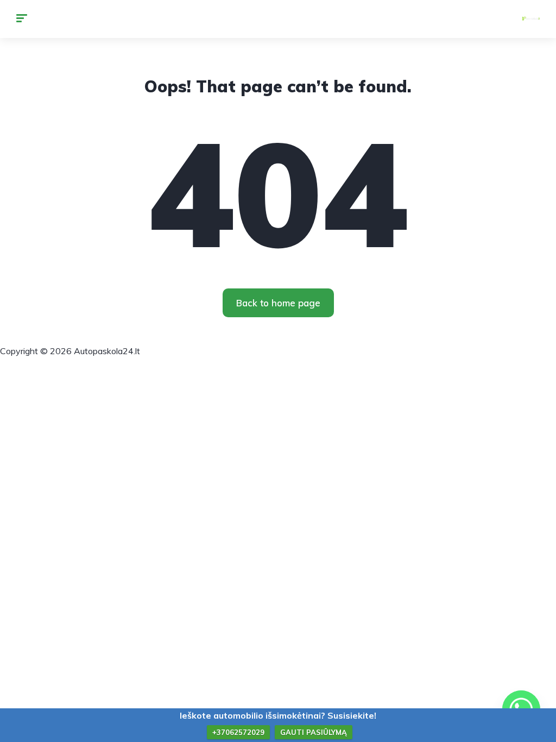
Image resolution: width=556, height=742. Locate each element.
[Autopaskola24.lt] (531, 19)
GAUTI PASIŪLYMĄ (313, 732)
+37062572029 (238, 732)
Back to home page (278, 303)
